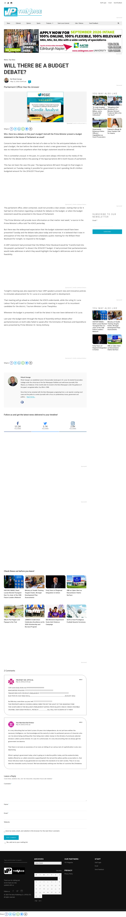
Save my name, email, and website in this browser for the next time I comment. (33, 831)
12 (48, 885)
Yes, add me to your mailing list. (17, 842)
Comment (8, 783)
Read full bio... (31, 397)
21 (55, 889)
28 (55, 892)
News (8, 23)
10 (40, 885)
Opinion (28, 23)
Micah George (26, 377)
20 (52, 889)
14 (55, 885)
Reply (80, 679)
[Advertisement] (87, 11)
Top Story (12, 60)
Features (48, 23)
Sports (38, 23)
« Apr (35, 901)
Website (7, 822)
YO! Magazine (68, 862)
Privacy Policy (68, 874)
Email (110, 3)
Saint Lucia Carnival (63, 23)
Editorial (18, 23)
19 (48, 889)
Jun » (40, 901)
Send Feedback (118, 3)
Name (6, 804)
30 (36, 896)
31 (40, 896)
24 (40, 892)
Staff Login (103, 3)
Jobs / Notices (79, 23)
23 (36, 892)
